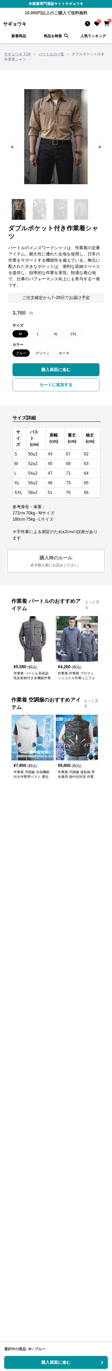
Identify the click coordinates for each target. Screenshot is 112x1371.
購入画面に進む (56, 369)
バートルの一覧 (51, 54)
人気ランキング (93, 36)
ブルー (21, 353)
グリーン (42, 353)
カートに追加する (56, 384)
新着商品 (18, 36)
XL (56, 334)
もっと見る (92, 604)
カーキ (64, 353)
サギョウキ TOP (17, 54)
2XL (73, 334)
